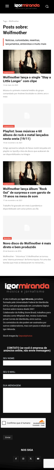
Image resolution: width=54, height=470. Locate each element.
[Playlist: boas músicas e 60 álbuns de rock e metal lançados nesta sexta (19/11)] (27, 116)
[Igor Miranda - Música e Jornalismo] (27, 6)
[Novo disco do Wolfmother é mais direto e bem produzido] (27, 228)
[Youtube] (38, 459)
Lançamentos (9, 72)
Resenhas (7, 238)
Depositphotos (25, 336)
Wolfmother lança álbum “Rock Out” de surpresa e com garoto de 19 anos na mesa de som (26, 192)
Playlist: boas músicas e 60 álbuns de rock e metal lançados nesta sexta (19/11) (26, 134)
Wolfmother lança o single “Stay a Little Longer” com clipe (27, 79)
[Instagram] (23, 459)
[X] (31, 459)
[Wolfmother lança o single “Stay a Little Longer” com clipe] (27, 62)
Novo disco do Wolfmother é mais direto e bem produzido (27, 245)
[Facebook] (16, 459)
